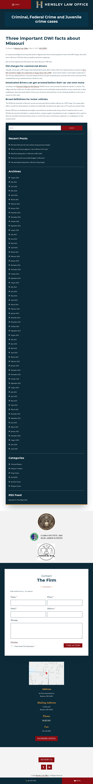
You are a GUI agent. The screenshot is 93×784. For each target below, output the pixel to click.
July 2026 (14, 182)
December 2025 (15, 213)
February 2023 (15, 361)
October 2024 (15, 274)
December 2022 (15, 370)
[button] (15, 4)
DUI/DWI (43, 48)
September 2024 (16, 278)
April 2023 (14, 353)
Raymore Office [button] (46, 738)
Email (14, 608)
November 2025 (16, 217)
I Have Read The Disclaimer (24, 646)
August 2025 (15, 230)
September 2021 (15, 418)
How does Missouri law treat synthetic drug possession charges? (30, 145)
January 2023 (15, 366)
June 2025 (14, 239)
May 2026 (14, 191)
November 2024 (16, 270)
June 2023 (14, 344)
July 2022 (14, 392)
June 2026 (14, 187)
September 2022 (16, 383)
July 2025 (14, 235)
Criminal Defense (16, 464)
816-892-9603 (46, 720)
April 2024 (14, 300)
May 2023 (14, 348)
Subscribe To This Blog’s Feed (18, 500)
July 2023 (14, 340)
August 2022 (15, 388)
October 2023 (15, 326)
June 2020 (14, 445)
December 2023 (15, 318)
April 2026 (14, 195)
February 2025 (15, 256)
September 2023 (16, 331)
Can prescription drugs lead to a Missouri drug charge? (28, 162)
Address (51, 608)
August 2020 (15, 440)
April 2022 (14, 405)
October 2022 (15, 379)
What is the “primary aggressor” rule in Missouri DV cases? (29, 149)
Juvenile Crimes (16, 482)
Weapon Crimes (16, 486)
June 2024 (14, 292)
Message (14, 620)
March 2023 (14, 357)
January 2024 (15, 313)
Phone (50, 597)
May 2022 (14, 401)
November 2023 (16, 322)
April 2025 (14, 248)
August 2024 (15, 283)
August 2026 (15, 178)
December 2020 (15, 436)
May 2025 (14, 243)
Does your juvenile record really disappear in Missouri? (28, 158)
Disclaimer (14, 642)
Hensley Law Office (21, 48)
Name (14, 597)
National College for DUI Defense (27, 87)
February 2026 (15, 204)
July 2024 (14, 287)
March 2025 (14, 252)
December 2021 (15, 414)
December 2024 (15, 265)
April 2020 (14, 449)
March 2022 (14, 410)
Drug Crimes (15, 473)
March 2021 (14, 427)
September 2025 (16, 226)
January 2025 (15, 261)
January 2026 (15, 208)
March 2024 (14, 305)
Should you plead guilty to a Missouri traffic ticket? (26, 154)
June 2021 (14, 423)
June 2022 (14, 396)
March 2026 (14, 200)
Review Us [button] (46, 759)
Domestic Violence (16, 469)
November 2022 (16, 375)
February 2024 (15, 309)
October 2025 (15, 221)
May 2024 (14, 296)
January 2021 (15, 432)
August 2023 (15, 335)
